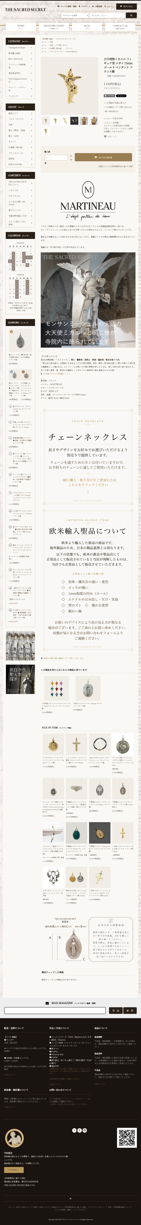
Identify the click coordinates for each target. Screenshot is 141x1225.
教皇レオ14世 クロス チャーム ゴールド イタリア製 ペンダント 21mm (22, 424)
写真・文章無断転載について (119, 1207)
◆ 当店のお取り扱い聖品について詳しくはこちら (62, 658)
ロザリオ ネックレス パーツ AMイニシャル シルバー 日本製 (53, 893)
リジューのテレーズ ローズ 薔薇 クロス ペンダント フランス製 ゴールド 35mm (76, 760)
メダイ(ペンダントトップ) (65, 39)
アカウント (85, 6)
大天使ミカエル (62, 45)
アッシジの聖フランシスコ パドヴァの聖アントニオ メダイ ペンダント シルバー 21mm (122, 761)
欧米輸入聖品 (48, 39)
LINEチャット (82, 1098)
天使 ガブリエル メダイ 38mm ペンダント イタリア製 (87, 704)
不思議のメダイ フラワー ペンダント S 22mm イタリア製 (99, 804)
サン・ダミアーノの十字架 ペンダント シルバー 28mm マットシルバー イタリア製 (22, 573)
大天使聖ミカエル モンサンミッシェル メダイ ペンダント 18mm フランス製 (26, 389)
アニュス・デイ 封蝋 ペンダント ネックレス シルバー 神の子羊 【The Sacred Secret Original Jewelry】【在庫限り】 (53, 807)
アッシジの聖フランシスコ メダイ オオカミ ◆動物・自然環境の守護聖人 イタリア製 (22, 478)
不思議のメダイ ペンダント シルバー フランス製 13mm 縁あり (122, 804)
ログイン (110, 6)
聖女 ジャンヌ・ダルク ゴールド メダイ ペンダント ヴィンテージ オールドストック (22, 549)
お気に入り (112, 136)
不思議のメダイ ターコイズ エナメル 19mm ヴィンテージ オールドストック (76, 848)
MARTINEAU (72, 51)
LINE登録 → (14, 1170)
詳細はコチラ (10, 1074)
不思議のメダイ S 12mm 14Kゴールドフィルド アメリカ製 (99, 848)
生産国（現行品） (56, 48)
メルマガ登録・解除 (68, 6)
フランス (69, 48)
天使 (51, 42)
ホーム (43, 42)
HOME (20, 27)
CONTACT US (120, 27)
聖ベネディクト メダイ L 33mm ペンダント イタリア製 (22, 408)
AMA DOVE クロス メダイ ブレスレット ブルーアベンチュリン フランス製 (99, 760)
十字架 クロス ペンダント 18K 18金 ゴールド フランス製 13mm (122, 848)
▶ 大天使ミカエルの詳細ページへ (55, 373)
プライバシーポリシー (97, 1207)
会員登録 (98, 6)
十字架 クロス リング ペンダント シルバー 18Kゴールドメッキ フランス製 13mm (99, 893)
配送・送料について (42, 1207)
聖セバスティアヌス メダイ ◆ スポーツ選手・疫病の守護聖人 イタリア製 (14, 389)
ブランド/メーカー (56, 51)
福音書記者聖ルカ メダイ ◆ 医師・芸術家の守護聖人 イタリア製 (22, 440)
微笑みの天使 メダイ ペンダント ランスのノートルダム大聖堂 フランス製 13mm (76, 893)
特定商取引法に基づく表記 (122, 166)
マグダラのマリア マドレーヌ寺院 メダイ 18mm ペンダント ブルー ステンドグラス (22, 496)
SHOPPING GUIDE (54, 27)
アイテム (128, 6)
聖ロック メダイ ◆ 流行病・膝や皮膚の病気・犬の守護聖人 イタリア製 (20, 357)
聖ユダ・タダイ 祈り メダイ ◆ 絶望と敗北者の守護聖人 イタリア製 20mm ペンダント (22, 530)
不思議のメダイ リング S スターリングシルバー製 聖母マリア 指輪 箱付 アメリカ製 (76, 806)
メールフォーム (67, 1098)
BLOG (87, 27)
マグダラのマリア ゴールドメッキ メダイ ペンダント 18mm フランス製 (53, 760)
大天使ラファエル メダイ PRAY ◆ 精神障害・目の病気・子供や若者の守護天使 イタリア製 (22, 614)
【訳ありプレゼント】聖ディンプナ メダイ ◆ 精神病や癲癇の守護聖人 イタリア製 (22, 592)
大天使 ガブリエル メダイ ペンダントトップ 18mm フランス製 (22, 513)
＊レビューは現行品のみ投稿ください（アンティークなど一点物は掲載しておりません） (118, 127)
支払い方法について (24, 1207)
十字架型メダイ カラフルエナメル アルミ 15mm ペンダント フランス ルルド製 (56, 705)
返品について (104, 166)
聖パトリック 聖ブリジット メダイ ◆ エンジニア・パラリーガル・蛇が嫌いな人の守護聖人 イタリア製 (22, 458)
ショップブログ (79, 1209)
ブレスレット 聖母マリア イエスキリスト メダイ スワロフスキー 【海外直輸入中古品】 (53, 850)
